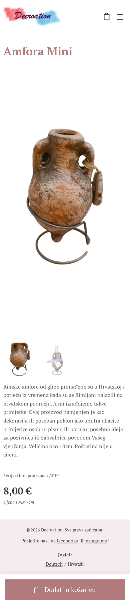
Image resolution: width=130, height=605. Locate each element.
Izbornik (120, 16)
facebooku (67, 540)
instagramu (95, 540)
